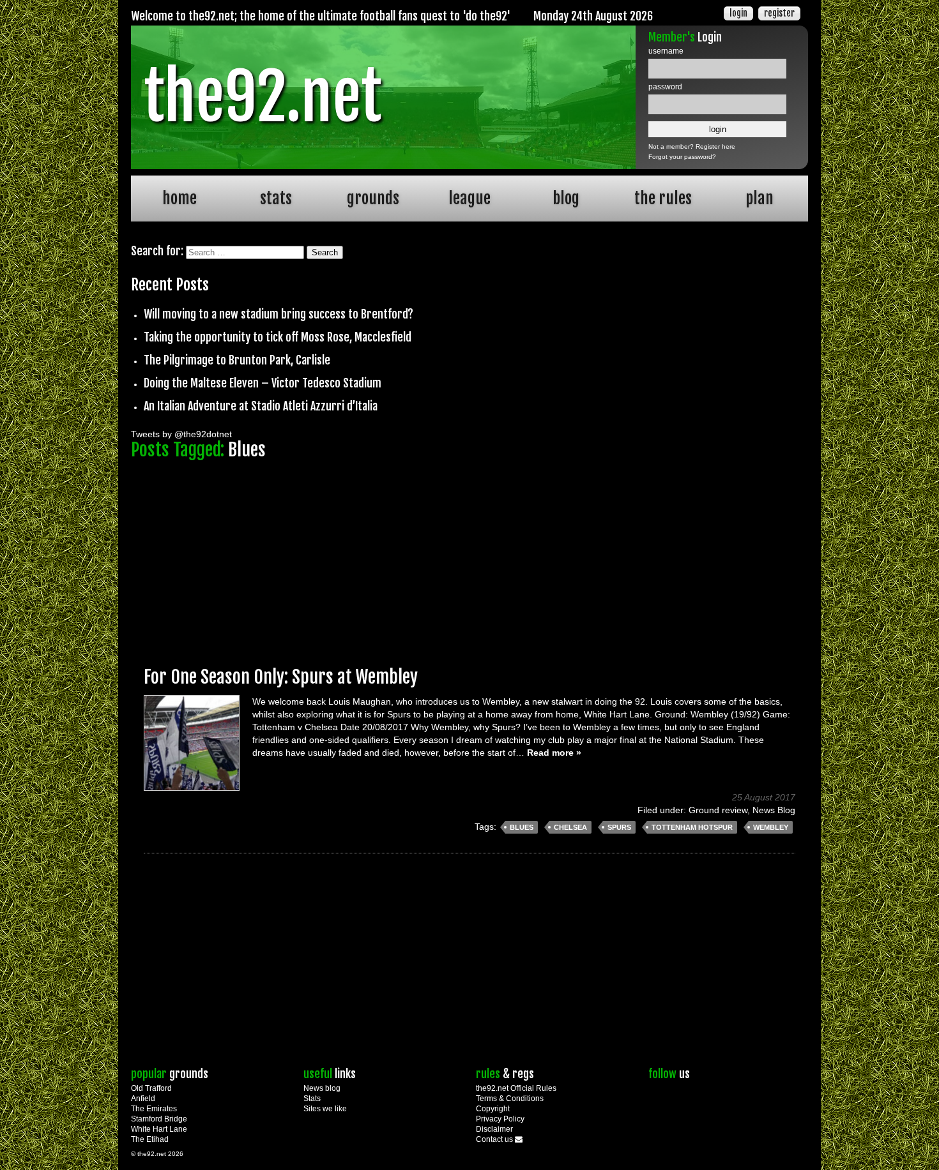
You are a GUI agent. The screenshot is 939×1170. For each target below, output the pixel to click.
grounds (373, 198)
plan (759, 198)
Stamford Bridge (159, 1118)
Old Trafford (151, 1088)
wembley (770, 827)
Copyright (493, 1108)
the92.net (262, 97)
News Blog (773, 810)
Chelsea (570, 827)
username (665, 51)
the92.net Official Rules (516, 1088)
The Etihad (150, 1139)
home (179, 198)
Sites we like (325, 1108)
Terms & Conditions (510, 1098)
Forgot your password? (682, 156)
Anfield (143, 1098)
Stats (312, 1098)
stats (276, 198)
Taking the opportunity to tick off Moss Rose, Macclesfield (277, 337)
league (469, 198)
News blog (321, 1088)
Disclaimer (494, 1129)
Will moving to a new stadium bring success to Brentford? (278, 314)
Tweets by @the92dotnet (181, 434)
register (779, 13)
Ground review (718, 810)
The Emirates (154, 1108)
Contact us (495, 1139)
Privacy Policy (500, 1118)
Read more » (554, 752)
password (665, 86)
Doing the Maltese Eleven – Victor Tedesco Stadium (262, 383)
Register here (715, 146)
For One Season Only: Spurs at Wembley (281, 677)
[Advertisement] (469, 557)
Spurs (619, 827)
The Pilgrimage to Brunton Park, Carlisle (237, 360)
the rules (663, 198)
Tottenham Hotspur (692, 827)
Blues (521, 827)
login (738, 13)
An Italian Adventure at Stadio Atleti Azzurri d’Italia (261, 406)
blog (566, 198)
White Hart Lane (159, 1129)
